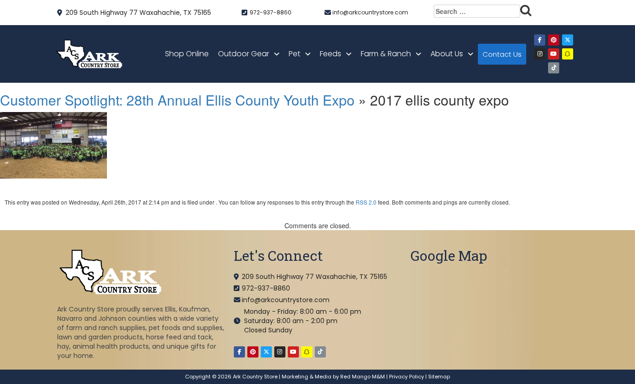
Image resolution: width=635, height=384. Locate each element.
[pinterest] (553, 40)
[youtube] (553, 54)
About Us (446, 53)
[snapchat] (567, 54)
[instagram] (539, 54)
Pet (294, 53)
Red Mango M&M (362, 376)
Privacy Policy (406, 376)
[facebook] (539, 40)
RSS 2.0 (366, 202)
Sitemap (439, 376)
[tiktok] (553, 67)
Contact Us (502, 54)
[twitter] (567, 40)
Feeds (330, 53)
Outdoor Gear (243, 53)
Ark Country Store (255, 376)
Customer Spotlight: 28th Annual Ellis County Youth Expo (177, 100)
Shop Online (187, 53)
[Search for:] (483, 11)
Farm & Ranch (386, 53)
